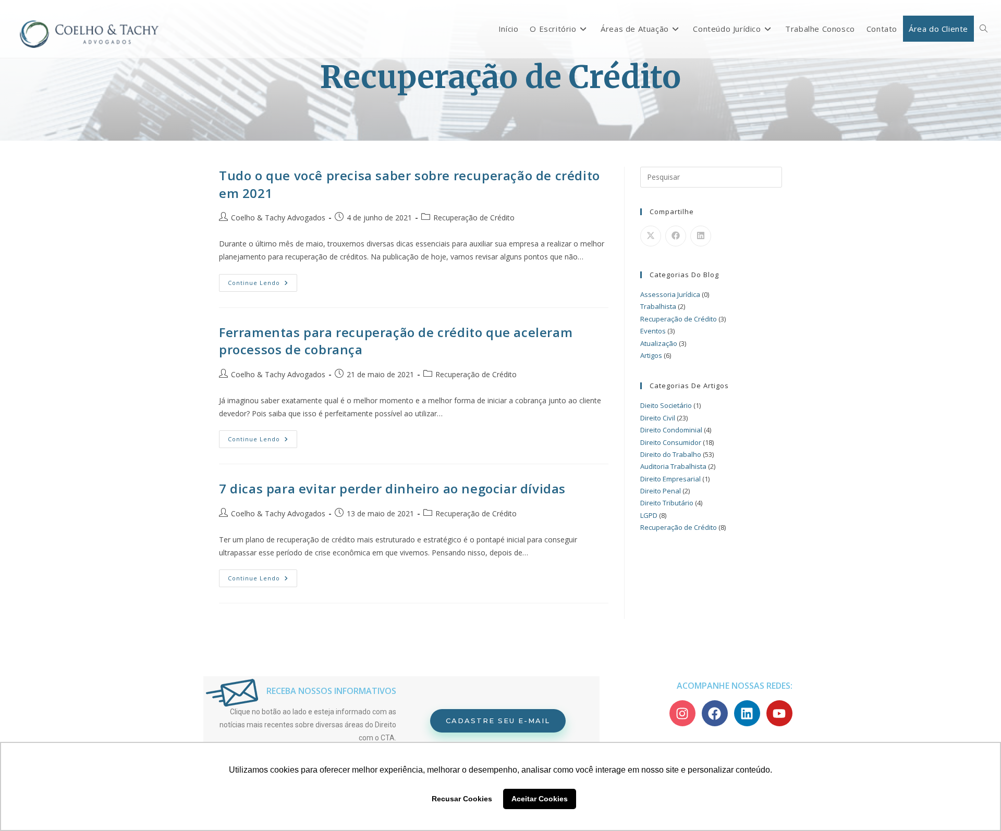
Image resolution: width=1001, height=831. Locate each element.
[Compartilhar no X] (650, 236)
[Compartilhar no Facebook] (675, 236)
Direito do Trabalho (670, 454)
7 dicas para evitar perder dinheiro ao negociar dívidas (392, 488)
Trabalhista (658, 306)
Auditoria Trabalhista (673, 466)
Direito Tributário (666, 502)
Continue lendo (262, 280)
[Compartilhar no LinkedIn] (700, 236)
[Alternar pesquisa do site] (983, 29)
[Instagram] (682, 713)
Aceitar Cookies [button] (539, 799)
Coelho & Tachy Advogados (278, 217)
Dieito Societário (666, 405)
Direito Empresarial (670, 478)
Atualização (658, 343)
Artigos (651, 355)
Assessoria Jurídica (670, 294)
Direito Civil (657, 418)
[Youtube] (779, 713)
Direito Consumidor (670, 442)
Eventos (653, 331)
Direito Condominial (671, 430)
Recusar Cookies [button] (462, 799)
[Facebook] (715, 713)
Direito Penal (660, 490)
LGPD (648, 515)
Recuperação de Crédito (474, 217)
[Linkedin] (747, 713)
